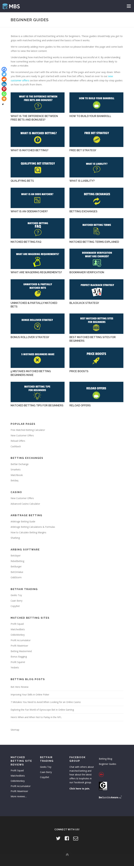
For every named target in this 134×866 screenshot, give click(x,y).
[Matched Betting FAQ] (38, 228)
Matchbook (17, 475)
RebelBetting (17, 561)
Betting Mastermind (21, 651)
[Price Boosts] (96, 358)
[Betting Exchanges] (96, 198)
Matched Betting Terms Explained (94, 241)
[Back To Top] (67, 854)
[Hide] (3, 104)
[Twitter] (4, 74)
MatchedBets (18, 629)
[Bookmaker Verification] (96, 259)
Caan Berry (16, 600)
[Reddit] (4, 79)
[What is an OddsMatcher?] (38, 198)
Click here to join (79, 788)
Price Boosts (78, 371)
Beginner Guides (107, 763)
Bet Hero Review (19, 686)
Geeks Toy (16, 595)
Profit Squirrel (18, 662)
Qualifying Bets (22, 180)
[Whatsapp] (4, 93)
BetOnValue (17, 572)
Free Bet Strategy (82, 150)
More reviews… (19, 796)
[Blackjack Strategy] (96, 289)
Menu (129, 6)
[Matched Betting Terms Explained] (96, 228)
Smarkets (16, 469)
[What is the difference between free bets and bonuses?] (38, 102)
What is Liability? (82, 180)
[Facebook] (4, 69)
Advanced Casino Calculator (25, 503)
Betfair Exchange (20, 464)
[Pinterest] (4, 89)
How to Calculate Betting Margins (28, 532)
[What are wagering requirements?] (38, 259)
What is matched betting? (29, 150)
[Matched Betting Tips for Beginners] (38, 392)
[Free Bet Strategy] (96, 137)
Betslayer (16, 555)
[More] (4, 98)
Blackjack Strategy (84, 303)
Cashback (16, 446)
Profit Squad (17, 623)
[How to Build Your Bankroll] (96, 102)
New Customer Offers (22, 435)
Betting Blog (105, 758)
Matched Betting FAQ (26, 241)
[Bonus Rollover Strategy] (38, 323)
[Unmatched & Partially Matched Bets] (38, 289)
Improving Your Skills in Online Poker (30, 694)
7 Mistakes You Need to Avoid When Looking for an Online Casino (46, 702)
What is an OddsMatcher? (29, 211)
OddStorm (16, 577)
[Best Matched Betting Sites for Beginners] (96, 323)
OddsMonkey (18, 634)
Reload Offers (80, 405)
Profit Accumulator (21, 640)
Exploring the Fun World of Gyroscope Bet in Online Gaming (42, 709)
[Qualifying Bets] (38, 167)
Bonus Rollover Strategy (30, 337)
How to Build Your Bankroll (90, 116)
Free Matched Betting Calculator (28, 429)
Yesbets (15, 667)
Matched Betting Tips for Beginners (37, 405)
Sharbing (15, 537)
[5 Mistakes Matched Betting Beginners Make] (38, 358)
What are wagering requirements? (36, 272)
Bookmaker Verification (86, 272)
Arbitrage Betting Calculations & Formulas (33, 526)
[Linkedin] (4, 84)
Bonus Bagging (19, 656)
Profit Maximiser (19, 645)
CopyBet (15, 606)
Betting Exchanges (83, 211)
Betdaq (14, 480)
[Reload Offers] (96, 392)
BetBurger (16, 566)
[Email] (75, 838)
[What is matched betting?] (38, 137)
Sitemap (15, 729)
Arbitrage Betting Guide (23, 521)
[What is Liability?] (96, 167)
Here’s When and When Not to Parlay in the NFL (36, 717)
